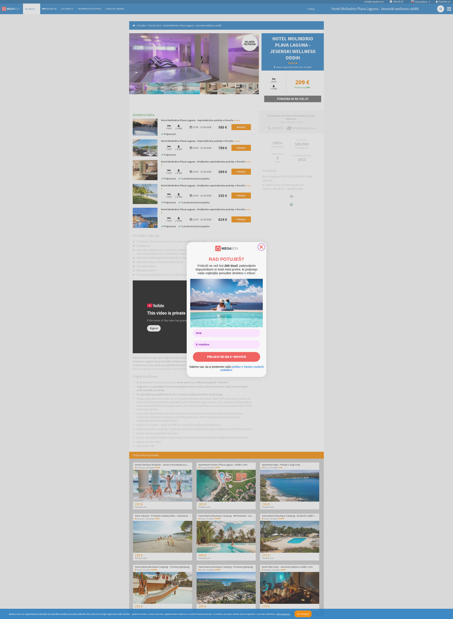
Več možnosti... (284, 614)
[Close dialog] (261, 247)
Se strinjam (303, 613)
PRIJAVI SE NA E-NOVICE (226, 356)
